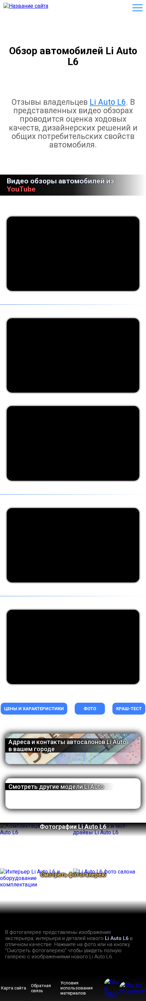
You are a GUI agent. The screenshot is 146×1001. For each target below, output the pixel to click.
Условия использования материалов (76, 988)
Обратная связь (41, 988)
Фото (90, 708)
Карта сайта (13, 987)
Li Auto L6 (108, 102)
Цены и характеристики (34, 708)
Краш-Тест (129, 708)
